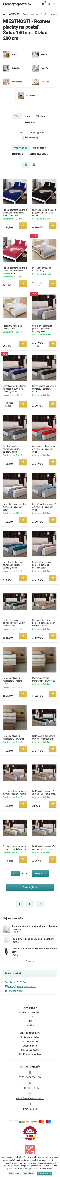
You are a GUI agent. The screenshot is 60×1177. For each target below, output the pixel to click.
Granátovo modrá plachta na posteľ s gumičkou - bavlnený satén (14, 389)
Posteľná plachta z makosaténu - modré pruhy (12, 681)
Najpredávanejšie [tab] (38, 154)
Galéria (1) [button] (28, 887)
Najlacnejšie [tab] (39, 147)
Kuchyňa (44, 54)
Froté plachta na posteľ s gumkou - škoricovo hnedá (44, 792)
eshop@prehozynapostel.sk (22, 986)
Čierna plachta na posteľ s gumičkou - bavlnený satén (44, 389)
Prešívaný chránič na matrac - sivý (41, 269)
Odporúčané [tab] (20, 147)
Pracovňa (30, 95)
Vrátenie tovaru (30, 1045)
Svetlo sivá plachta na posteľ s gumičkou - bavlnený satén (42, 328)
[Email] (30, 1093)
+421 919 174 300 (17, 981)
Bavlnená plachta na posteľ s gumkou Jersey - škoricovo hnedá (44, 623)
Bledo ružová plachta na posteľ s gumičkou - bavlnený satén (43, 565)
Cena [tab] (27, 116)
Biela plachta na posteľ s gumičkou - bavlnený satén (14, 507)
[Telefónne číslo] (30, 1083)
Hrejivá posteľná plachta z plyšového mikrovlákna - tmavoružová (15, 271)
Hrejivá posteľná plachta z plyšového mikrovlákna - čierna (44, 213)
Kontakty (30, 1025)
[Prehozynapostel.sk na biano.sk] (30, 1151)
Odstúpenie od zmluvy (30, 1054)
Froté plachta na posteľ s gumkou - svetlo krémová (14, 847)
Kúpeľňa (44, 68)
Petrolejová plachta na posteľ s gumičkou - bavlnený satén (13, 565)
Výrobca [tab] (40, 116)
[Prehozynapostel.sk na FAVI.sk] (30, 1133)
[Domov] (4, 14)
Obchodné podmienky (30, 1012)
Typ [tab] (17, 116)
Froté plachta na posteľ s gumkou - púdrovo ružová (14, 792)
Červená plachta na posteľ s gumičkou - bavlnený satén (44, 449)
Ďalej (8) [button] (39, 873)
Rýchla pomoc (15, 990)
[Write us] (30, 1104)
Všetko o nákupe (30, 1033)
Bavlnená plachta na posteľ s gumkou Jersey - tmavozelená (15, 623)
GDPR (30, 1016)
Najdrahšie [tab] (17, 154)
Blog (30, 1021)
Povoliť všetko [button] (44, 1173)
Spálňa (15, 54)
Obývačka (16, 68)
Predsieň (45, 82)
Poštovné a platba (30, 1037)
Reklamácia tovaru (30, 1050)
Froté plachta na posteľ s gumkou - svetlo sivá (43, 847)
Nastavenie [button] (14, 1173)
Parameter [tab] (30, 122)
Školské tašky (31, 137)
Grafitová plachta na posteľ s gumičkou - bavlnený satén (12, 449)
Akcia (21, 132)
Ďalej (28, 961)
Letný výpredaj (37, 132)
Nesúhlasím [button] (29, 1173)
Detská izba (17, 82)
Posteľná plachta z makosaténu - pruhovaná (43, 679)
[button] (23, 225)
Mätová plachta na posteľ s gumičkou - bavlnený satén (44, 507)
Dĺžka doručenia (30, 1041)
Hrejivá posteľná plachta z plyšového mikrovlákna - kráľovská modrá (15, 213)
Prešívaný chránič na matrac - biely (12, 327)
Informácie (30, 1008)
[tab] (25, 165)
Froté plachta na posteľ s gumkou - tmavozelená (43, 737)
